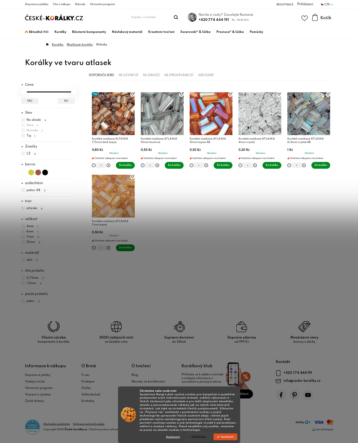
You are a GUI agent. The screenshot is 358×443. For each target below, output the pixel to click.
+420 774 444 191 (214, 20)
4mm (32, 226)
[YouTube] (308, 395)
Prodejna (88, 381)
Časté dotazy (34, 401)
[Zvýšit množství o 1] (108, 165)
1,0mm (34, 283)
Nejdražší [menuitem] (151, 75)
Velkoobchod (90, 394)
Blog (135, 375)
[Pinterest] (294, 395)
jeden (33, 301)
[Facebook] (281, 395)
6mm (32, 231)
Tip (30, 135)
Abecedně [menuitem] (206, 75)
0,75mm (35, 278)
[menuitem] (36, 32)
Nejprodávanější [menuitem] (178, 75)
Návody (80, 4)
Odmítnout (198, 436)
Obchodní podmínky (56, 424)
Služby (86, 388)
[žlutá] (31, 172)
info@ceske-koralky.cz (301, 381)
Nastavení (173, 437)
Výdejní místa (35, 381)
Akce (32, 125)
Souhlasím (227, 436)
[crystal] (24, 172)
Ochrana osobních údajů (88, 424)
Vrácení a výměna (38, 394)
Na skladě (36, 120)
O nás (85, 375)
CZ (31, 153)
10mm (33, 242)
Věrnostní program (102, 4)
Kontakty (87, 401)
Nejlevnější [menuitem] (128, 75)
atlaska (34, 208)
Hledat (176, 17)
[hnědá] (38, 172)
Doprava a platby (37, 375)
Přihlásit (242, 394)
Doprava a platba (36, 4)
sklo (32, 260)
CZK (327, 4)
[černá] (45, 172)
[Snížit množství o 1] (94, 165)
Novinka (34, 130)
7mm (32, 236)
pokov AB (36, 190)
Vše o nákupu (61, 4)
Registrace (284, 4)
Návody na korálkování (148, 381)
